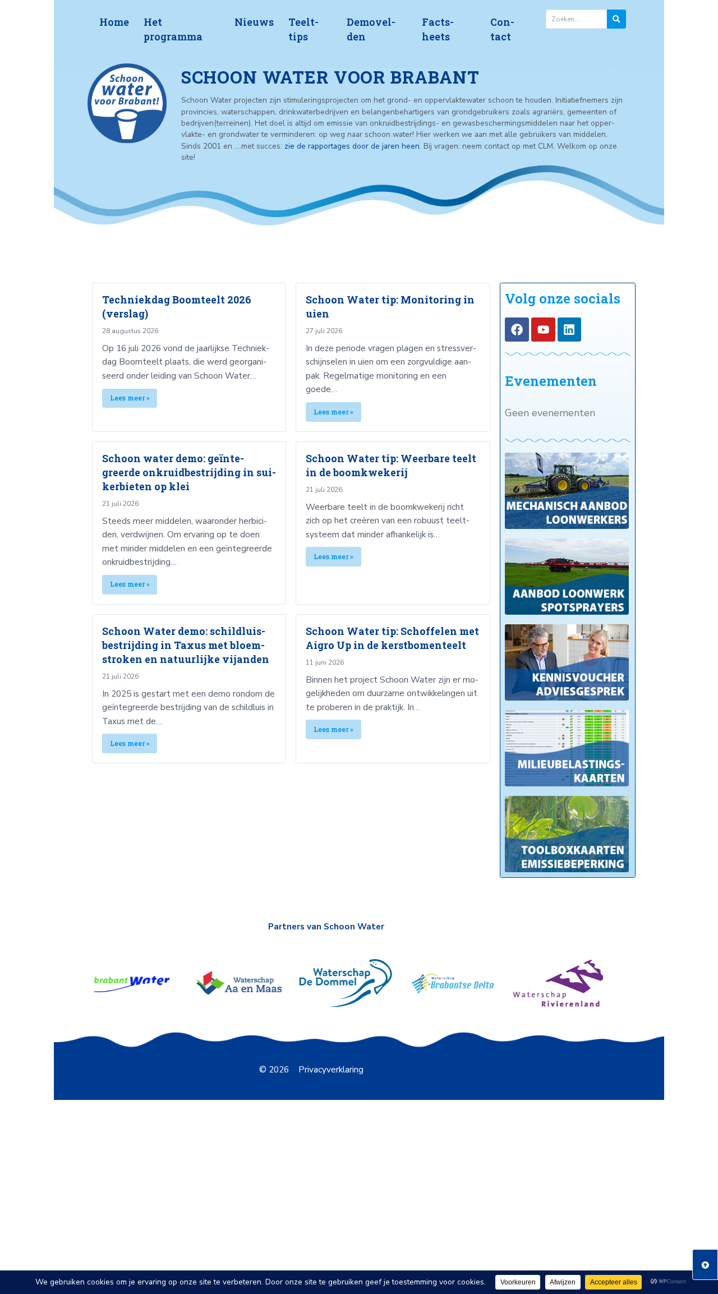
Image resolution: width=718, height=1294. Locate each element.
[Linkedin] (570, 329)
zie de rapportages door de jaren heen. (354, 146)
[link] (189, 357)
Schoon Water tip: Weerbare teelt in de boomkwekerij (391, 465)
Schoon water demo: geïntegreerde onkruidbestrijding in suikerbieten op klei (189, 472)
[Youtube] (543, 329)
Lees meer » (130, 398)
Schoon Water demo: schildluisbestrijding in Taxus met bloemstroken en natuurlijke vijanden (185, 645)
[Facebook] (517, 329)
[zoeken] (616, 19)
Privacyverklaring (330, 1069)
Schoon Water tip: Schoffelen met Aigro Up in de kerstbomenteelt (392, 638)
